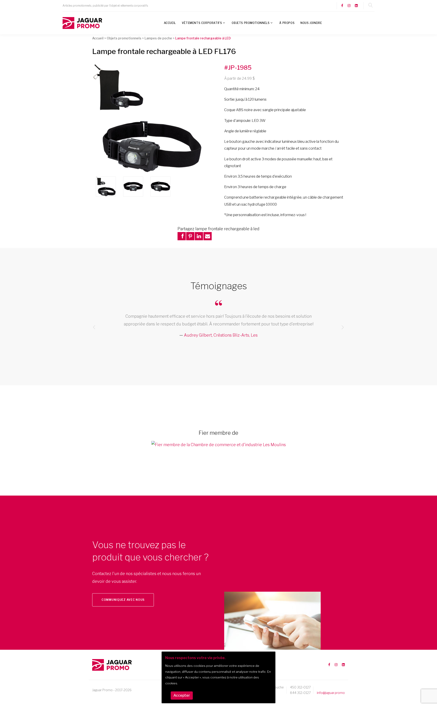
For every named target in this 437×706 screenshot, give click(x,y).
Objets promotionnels (250, 23)
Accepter (181, 695)
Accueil (170, 23)
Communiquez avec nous (123, 599)
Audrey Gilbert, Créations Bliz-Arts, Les (221, 335)
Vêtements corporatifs (202, 23)
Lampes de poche (158, 38)
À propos (287, 23)
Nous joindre (311, 23)
